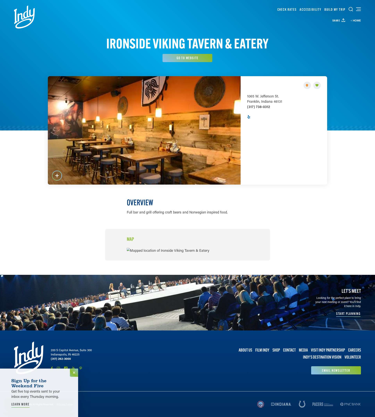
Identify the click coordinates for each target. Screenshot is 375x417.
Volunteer (353, 357)
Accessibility (310, 9)
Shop (276, 350)
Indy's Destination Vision (322, 357)
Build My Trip (335, 9)
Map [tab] (130, 239)
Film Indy (262, 350)
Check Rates (287, 9)
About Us (245, 350)
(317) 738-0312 (258, 106)
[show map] (307, 85)
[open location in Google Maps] (168, 250)
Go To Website (187, 58)
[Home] (24, 17)
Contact (289, 350)
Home (357, 20)
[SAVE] (317, 85)
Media (303, 350)
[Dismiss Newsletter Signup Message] (74, 373)
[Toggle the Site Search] (351, 9)
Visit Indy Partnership (328, 350)
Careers (354, 350)
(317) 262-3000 (61, 359)
